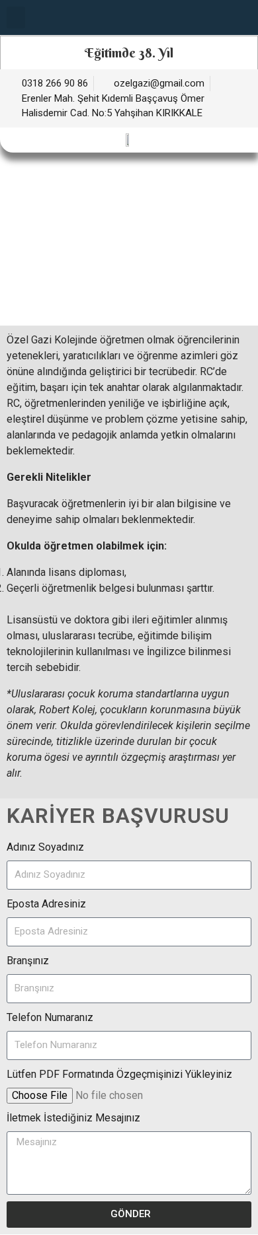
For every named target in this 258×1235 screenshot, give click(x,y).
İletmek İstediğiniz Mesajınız (73, 1118)
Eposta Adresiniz (46, 904)
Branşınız (28, 960)
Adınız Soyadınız (45, 847)
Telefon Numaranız (50, 1017)
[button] (16, 17)
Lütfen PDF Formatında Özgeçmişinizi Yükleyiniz (119, 1074)
